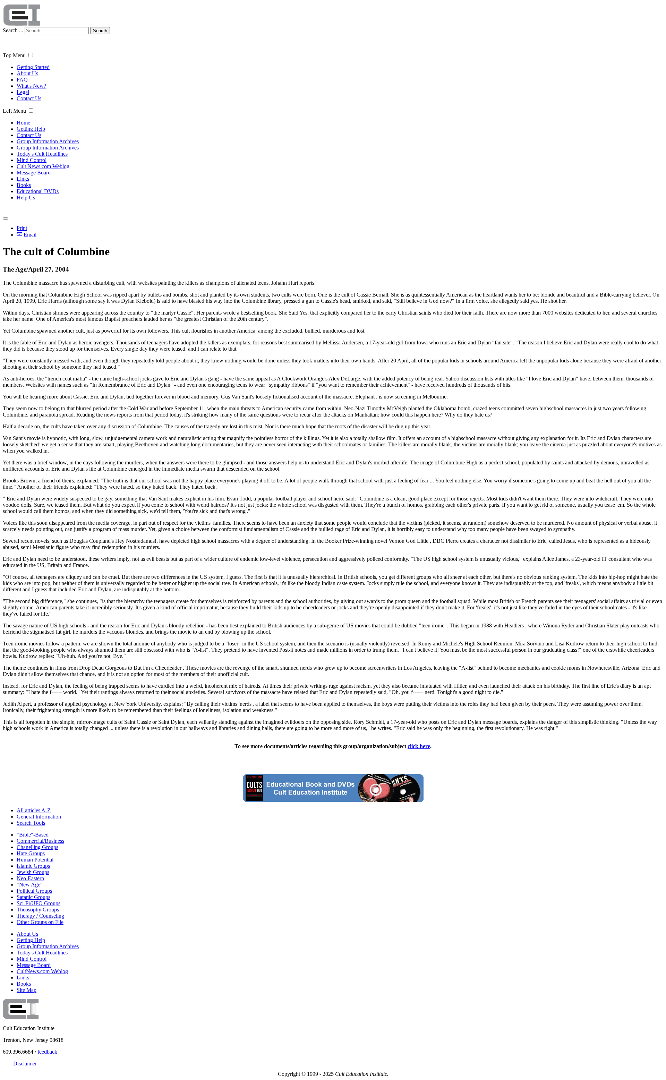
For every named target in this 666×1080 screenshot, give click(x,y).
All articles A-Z (34, 810)
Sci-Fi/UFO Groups (38, 903)
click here (419, 746)
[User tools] (5, 218)
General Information (39, 817)
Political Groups (34, 891)
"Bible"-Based (33, 835)
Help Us (26, 197)
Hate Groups (31, 853)
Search (100, 30)
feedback (47, 1052)
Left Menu (14, 111)
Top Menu (14, 55)
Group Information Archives (48, 141)
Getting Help (31, 129)
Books (24, 185)
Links (23, 179)
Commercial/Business (40, 841)
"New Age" (30, 885)
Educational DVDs (38, 191)
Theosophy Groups (38, 909)
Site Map (26, 990)
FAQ (22, 80)
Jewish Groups (33, 872)
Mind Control (31, 160)
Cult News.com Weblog (43, 166)
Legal (23, 92)
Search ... (13, 30)
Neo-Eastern (30, 878)
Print (22, 228)
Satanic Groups (33, 897)
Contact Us (29, 98)
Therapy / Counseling (40, 916)
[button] (30, 55)
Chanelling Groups (37, 847)
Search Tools (31, 823)
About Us (27, 73)
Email (29, 235)
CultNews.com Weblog (42, 971)
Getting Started (33, 67)
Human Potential (35, 860)
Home (23, 123)
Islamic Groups (33, 866)
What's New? (31, 86)
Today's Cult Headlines (42, 154)
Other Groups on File (40, 922)
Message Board (34, 172)
